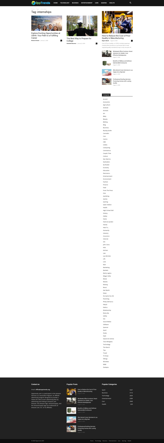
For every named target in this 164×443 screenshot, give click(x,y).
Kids (104, 247)
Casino (105, 139)
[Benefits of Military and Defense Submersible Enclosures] (106, 63)
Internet (105, 239)
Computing (106, 148)
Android (105, 108)
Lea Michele (107, 256)
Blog (104, 125)
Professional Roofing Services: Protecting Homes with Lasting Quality (122, 81)
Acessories (106, 102)
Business (75, 3)
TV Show (105, 356)
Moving (105, 284)
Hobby (105, 216)
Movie (105, 279)
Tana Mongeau (108, 341)
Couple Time (107, 153)
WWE (104, 364)
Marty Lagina (107, 273)
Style (104, 336)
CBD (104, 142)
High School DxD (108, 210)
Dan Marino (107, 159)
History (105, 213)
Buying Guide (107, 130)
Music (105, 287)
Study (105, 333)
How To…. (106, 227)
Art (104, 113)
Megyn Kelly (107, 276)
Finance (105, 185)
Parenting (106, 299)
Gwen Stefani (107, 205)
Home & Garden (108, 222)
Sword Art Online (108, 339)
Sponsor (105, 327)
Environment (107, 179)
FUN (104, 193)
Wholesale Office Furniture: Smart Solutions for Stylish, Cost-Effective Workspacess (122, 53)
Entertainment (86, 3)
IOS (104, 242)
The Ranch (106, 347)
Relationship (107, 310)
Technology (64, 3)
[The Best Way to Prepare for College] (82, 26)
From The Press (108, 190)
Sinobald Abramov (71, 43)
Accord (105, 99)
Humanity (106, 230)
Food (104, 187)
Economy (106, 167)
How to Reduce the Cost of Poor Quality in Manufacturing (116, 37)
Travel (105, 353)
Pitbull (105, 304)
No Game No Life (108, 296)
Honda (105, 225)
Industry (105, 233)
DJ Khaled (106, 165)
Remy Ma (106, 313)
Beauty (105, 119)
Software (106, 324)
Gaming (104, 3)
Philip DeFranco (108, 302)
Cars (96, 3)
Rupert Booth (105, 40)
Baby (104, 116)
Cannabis (106, 133)
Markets (105, 270)
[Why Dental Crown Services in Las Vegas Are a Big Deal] (106, 72)
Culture (105, 156)
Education (106, 170)
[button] (130, 3)
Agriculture (106, 105)
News (105, 293)
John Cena (106, 245)
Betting (105, 122)
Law (104, 253)
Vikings (105, 359)
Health (112, 3)
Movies (105, 282)
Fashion (105, 182)
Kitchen (105, 250)
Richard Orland (35, 40)
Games (105, 199)
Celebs (105, 145)
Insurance (106, 236)
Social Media (107, 322)
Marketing (106, 267)
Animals (105, 110)
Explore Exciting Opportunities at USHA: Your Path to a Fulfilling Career (45, 35)
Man (104, 264)
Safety (105, 316)
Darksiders (106, 162)
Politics (105, 307)
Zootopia (106, 367)
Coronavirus (107, 150)
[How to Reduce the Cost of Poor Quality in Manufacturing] (117, 22)
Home (56, 3)
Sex (104, 319)
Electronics (106, 173)
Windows (106, 361)
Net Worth (106, 290)
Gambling (106, 196)
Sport (104, 330)
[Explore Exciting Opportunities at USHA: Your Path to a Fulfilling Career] (46, 23)
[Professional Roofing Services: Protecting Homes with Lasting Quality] (106, 81)
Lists (104, 262)
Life (104, 259)
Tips (104, 350)
